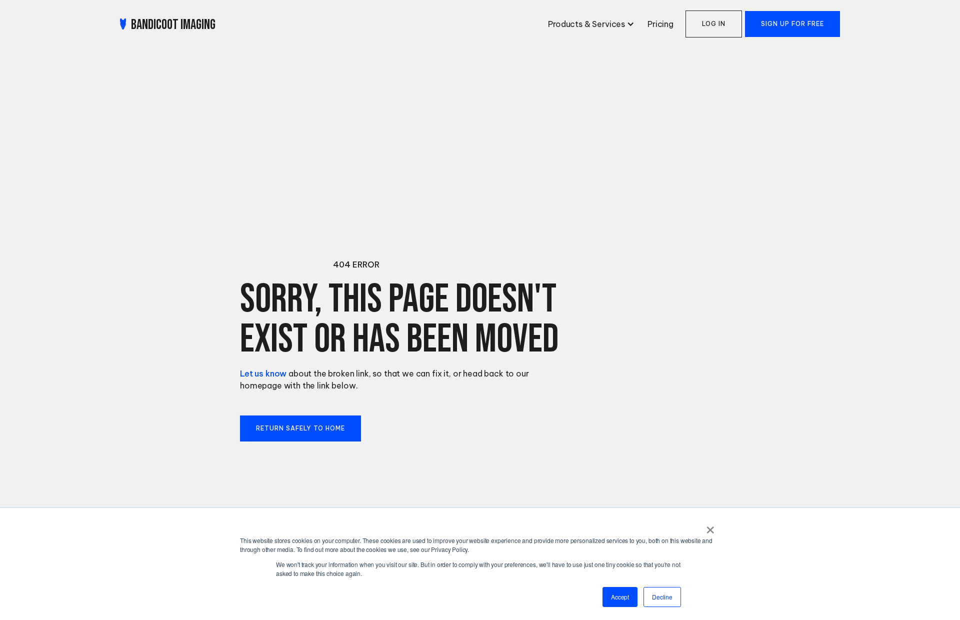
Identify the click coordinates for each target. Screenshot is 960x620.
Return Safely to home (300, 428)
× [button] (710, 526)
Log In (714, 24)
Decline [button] (662, 596)
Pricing (661, 24)
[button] (589, 24)
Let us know (263, 373)
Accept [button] (620, 596)
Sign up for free (792, 24)
